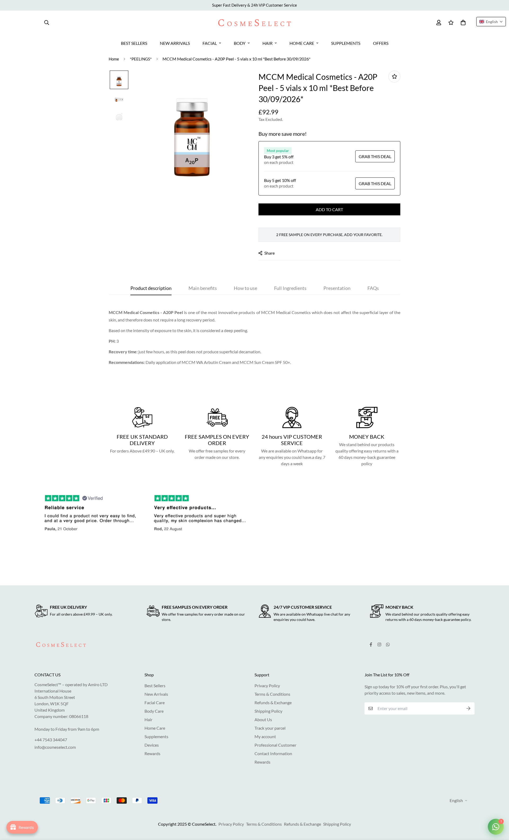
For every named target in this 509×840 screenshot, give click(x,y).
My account (265, 736)
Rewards (152, 753)
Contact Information (273, 753)
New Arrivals (156, 694)
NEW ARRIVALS (175, 43)
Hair (148, 719)
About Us (263, 719)
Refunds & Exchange (273, 702)
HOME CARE (301, 43)
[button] (491, 21)
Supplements (156, 736)
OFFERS (380, 43)
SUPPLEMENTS (345, 43)
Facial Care (154, 702)
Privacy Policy (267, 685)
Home (114, 58)
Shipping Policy (268, 710)
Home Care (154, 727)
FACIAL (210, 43)
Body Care (154, 710)
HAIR (267, 43)
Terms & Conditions (272, 694)
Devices (151, 744)
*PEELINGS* (141, 58)
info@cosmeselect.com (55, 747)
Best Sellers (154, 685)
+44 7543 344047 (50, 739)
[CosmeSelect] (254, 23)
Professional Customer (275, 744)
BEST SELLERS (134, 43)
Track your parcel (270, 727)
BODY (239, 43)
